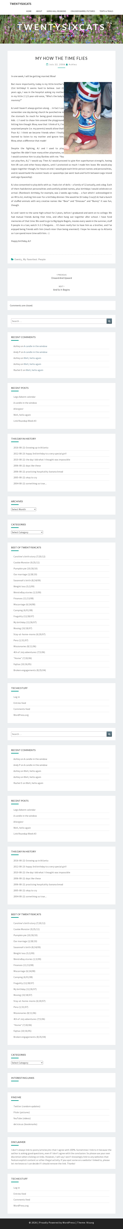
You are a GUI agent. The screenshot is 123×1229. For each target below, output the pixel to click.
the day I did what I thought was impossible (48, 459)
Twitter (17, 1106)
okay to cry (31, 477)
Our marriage (20, 574)
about (39, 11)
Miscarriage (19, 604)
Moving (17, 628)
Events (18, 259)
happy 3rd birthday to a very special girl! (46, 453)
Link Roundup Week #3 (25, 420)
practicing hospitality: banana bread (44, 471)
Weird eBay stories (23, 592)
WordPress (69, 1222)
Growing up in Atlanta (37, 447)
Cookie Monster (22, 562)
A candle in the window (35, 346)
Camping (18, 610)
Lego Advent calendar (25, 396)
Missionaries (20, 646)
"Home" (18, 658)
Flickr (16, 1112)
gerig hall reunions (56, 11)
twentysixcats (20, 4)
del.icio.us (18, 1124)
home (29, 11)
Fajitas (17, 664)
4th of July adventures (25, 652)
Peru (16, 640)
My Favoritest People (34, 259)
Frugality (18, 616)
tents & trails (106, 11)
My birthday (20, 622)
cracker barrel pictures (83, 11)
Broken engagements (25, 670)
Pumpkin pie (20, 568)
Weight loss (20, 586)
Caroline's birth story (24, 556)
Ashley (73, 64)
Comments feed (22, 708)
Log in (17, 696)
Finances (18, 598)
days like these (33, 465)
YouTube (18, 1118)
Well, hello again (32, 357)
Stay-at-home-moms (25, 634)
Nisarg (90, 1222)
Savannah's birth (22, 580)
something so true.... (36, 483)
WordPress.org (21, 714)
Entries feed (20, 702)
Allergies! (18, 408)
